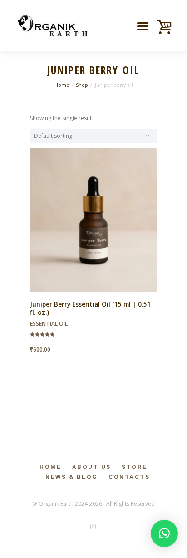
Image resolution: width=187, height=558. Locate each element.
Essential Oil (49, 323)
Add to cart (94, 228)
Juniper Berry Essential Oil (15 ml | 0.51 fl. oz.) (90, 308)
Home (61, 85)
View (93, 212)
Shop (82, 85)
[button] (164, 533)
